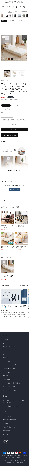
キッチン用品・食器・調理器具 (11, 383)
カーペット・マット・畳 (9, 365)
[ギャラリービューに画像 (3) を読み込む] (22, 73)
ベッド (5, 350)
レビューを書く (14, 189)
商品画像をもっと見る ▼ (14, 170)
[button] (3, 7)
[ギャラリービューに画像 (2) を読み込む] (14, 73)
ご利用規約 (6, 423)
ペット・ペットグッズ (9, 386)
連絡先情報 (9, 462)
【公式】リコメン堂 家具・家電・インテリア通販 (16, 455)
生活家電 (5, 376)
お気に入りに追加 (11, 135)
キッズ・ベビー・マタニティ (11, 390)
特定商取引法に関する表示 (10, 420)
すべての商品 (11, 21)
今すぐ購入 (14, 129)
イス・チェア (6, 361)
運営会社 (5, 434)
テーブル (5, 357)
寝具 (4, 343)
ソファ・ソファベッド (9, 347)
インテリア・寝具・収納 (21, 21)
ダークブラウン (7, 109)
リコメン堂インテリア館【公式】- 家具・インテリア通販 (14, 401)
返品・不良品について (9, 427)
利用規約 (17, 460)
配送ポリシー (23, 460)
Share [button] (4, 200)
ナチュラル (6, 106)
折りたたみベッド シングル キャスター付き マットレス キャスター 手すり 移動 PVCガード (7, 226)
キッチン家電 (6, 372)
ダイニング (6, 354)
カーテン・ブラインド (9, 368)
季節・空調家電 (7, 379)
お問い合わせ (6, 430)
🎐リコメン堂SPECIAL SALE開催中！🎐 (13, 307)
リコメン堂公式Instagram (10, 406)
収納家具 (5, 339)
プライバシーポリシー (9, 416)
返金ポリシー (20, 457)
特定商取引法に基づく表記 (18, 462)
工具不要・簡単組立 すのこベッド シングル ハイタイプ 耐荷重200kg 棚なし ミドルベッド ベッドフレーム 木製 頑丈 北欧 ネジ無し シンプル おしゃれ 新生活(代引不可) (21, 247)
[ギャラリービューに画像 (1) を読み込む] (7, 73)
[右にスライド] (27, 74)
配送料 (5, 99)
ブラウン (16, 106)
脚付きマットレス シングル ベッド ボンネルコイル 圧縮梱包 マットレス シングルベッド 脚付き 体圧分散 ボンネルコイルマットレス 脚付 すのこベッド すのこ (7, 247)
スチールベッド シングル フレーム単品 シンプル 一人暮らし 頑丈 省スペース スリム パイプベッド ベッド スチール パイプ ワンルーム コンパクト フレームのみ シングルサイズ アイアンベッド (21, 226)
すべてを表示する (23, 285)
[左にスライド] (2, 74)
